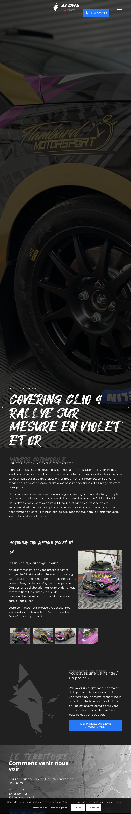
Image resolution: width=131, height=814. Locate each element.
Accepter (94, 807)
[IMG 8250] (42, 636)
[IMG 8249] (65, 636)
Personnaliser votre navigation (50, 807)
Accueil (32, 388)
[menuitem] (117, 7)
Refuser (78, 807)
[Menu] (117, 7)
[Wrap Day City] (128, 407)
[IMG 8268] (20, 636)
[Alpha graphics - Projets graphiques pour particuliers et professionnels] (65, 7)
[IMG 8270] (88, 636)
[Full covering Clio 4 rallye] (2, 407)
